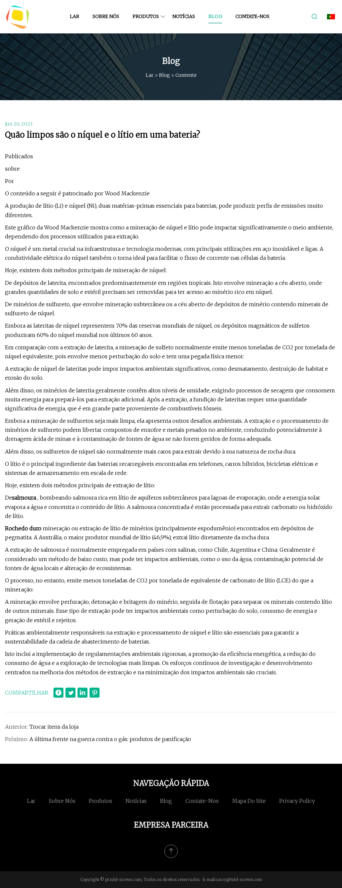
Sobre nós (106, 16)
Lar (74, 16)
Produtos (146, 16)
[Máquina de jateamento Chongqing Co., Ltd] (17, 16)
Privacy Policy (297, 800)
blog (215, 16)
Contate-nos (252, 16)
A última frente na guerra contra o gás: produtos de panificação (110, 739)
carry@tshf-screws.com (239, 879)
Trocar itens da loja (53, 726)
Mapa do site (249, 800)
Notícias (183, 16)
